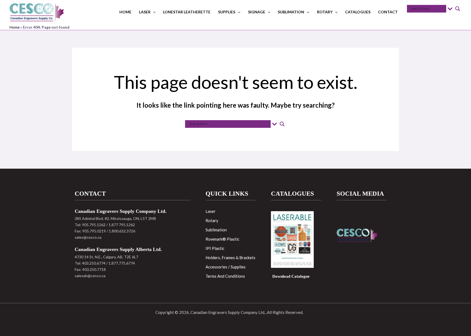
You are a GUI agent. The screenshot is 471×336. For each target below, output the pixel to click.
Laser (144, 12)
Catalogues (357, 12)
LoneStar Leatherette (186, 12)
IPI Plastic (215, 248)
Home (125, 12)
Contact (388, 12)
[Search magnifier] (457, 9)
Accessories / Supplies (226, 266)
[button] (152, 12)
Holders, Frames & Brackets (230, 257)
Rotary (325, 12)
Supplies (226, 12)
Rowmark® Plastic (222, 239)
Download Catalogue (291, 276)
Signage (256, 12)
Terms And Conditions (225, 276)
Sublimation (291, 12)
